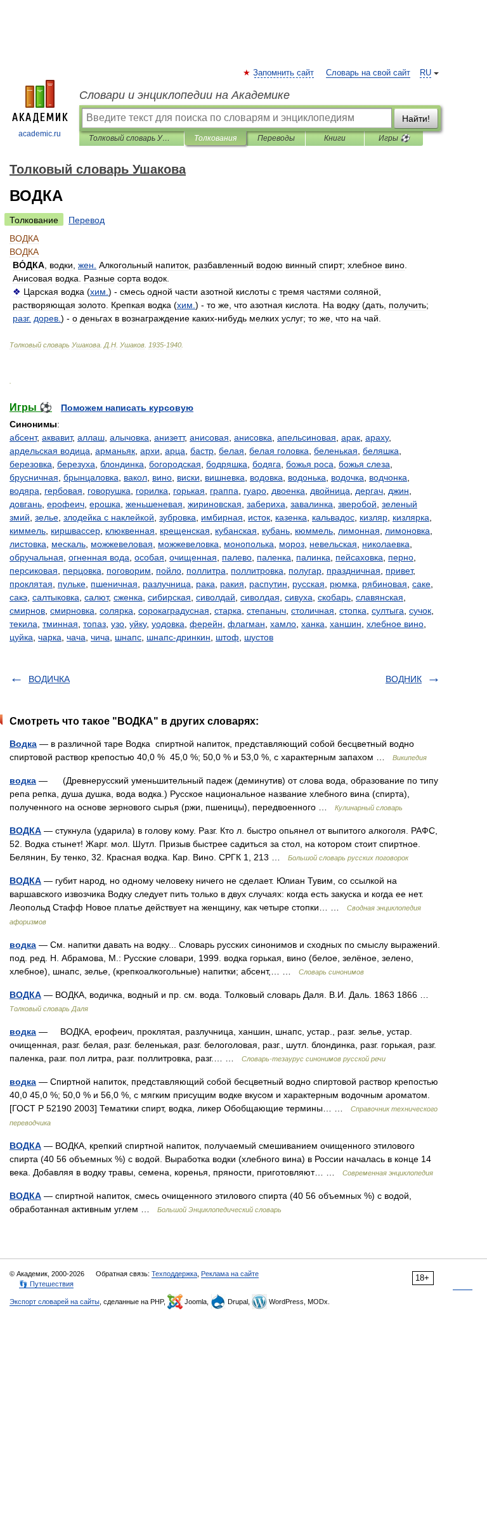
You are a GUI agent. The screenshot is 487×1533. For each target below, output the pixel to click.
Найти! (416, 118)
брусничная (34, 477)
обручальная (36, 557)
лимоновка (407, 531)
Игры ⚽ (394, 138)
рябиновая (384, 584)
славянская (379, 597)
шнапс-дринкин (178, 637)
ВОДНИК (404, 679)
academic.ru (39, 133)
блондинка (122, 464)
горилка (152, 491)
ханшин (345, 624)
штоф (227, 637)
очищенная (193, 557)
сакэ (18, 597)
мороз (291, 544)
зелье (46, 517)
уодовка (168, 624)
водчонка (388, 477)
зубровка (177, 517)
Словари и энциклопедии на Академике (184, 95)
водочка (347, 477)
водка (23, 780)
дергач (369, 491)
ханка (313, 624)
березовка (31, 464)
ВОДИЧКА (49, 679)
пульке (72, 584)
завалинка (311, 504)
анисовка (253, 437)
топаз (94, 624)
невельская (333, 544)
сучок (420, 610)
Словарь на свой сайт (368, 72)
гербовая (63, 491)
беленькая (336, 451)
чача (76, 637)
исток (259, 517)
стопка (353, 610)
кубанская (236, 531)
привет (399, 571)
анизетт (169, 437)
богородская (175, 464)
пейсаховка (359, 557)
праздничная (353, 571)
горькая (189, 491)
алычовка (129, 437)
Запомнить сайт (284, 72)
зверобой (357, 504)
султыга (388, 610)
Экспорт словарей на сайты (55, 1301)
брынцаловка (91, 477)
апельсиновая (306, 437)
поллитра (206, 571)
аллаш (91, 437)
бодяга (266, 464)
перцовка (82, 571)
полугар (305, 571)
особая (149, 557)
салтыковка (55, 597)
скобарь (334, 597)
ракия (232, 584)
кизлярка (411, 517)
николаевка (386, 544)
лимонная (359, 531)
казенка (291, 517)
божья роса (310, 464)
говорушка (109, 491)
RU (425, 72)
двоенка (288, 491)
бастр (202, 451)
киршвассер (75, 531)
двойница (330, 491)
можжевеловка (188, 544)
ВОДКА (25, 830)
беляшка (381, 451)
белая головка (279, 451)
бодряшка (226, 464)
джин (398, 491)
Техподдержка (174, 1274)
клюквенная (130, 531)
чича (100, 637)
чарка (50, 637)
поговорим (129, 571)
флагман (246, 624)
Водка (23, 744)
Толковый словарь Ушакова (131, 138)
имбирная (222, 517)
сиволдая (260, 597)
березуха (76, 464)
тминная (60, 624)
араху (377, 437)
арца (175, 451)
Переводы (276, 138)
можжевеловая (122, 544)
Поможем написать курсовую (127, 408)
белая (231, 451)
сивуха (299, 597)
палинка (313, 557)
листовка (28, 544)
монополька (249, 544)
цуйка (21, 637)
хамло (283, 624)
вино (162, 477)
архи (150, 451)
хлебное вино (395, 624)
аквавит (57, 437)
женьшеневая (154, 504)
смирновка (72, 610)
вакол (135, 477)
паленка (274, 557)
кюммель (314, 531)
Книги (335, 138)
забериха (266, 504)
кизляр (373, 517)
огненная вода (98, 557)
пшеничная (114, 584)
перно (400, 557)
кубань (276, 531)
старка (228, 610)
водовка (266, 477)
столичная (312, 610)
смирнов (27, 610)
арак (350, 437)
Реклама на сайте (230, 1274)
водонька (307, 477)
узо (117, 624)
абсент (23, 437)
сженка (128, 597)
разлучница (167, 584)
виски (188, 477)
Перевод (86, 220)
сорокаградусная (173, 610)
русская (308, 584)
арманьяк (115, 451)
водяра (24, 491)
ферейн (206, 624)
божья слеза (364, 464)
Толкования (215, 138)
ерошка (104, 504)
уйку (137, 624)
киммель (28, 531)
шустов (258, 637)
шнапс (128, 637)
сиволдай (215, 597)
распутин (268, 584)
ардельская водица (50, 451)
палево (237, 557)
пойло (168, 571)
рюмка (343, 584)
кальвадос (333, 517)
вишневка (225, 477)
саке (421, 584)
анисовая (209, 437)
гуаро (255, 491)
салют (96, 597)
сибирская (169, 597)
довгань (26, 504)
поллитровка (257, 571)
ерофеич (65, 504)
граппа (224, 491)
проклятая (31, 584)
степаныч (266, 610)
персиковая (34, 571)
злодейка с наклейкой (108, 517)
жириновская (215, 504)
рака (205, 584)
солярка (116, 610)
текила (23, 624)
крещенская (185, 531)
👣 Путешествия (46, 1284)
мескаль (68, 544)
